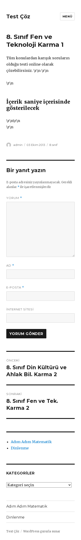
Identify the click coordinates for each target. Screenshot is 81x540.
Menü (67, 16)
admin (17, 145)
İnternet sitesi (20, 309)
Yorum (14, 198)
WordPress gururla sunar (41, 531)
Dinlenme (20, 448)
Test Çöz (18, 16)
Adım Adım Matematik (31, 442)
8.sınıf (53, 145)
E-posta (15, 287)
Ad (10, 265)
